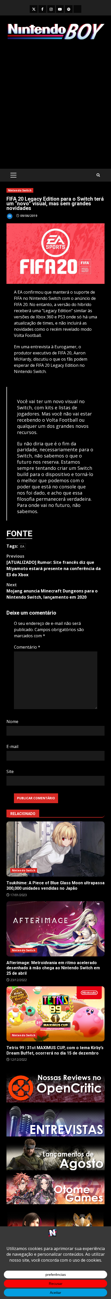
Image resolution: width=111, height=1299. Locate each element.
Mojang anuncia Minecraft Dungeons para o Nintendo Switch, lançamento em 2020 (52, 591)
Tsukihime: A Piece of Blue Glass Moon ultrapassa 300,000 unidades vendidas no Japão (55, 849)
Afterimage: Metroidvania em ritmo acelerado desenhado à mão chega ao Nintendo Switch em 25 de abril (55, 928)
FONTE (19, 533)
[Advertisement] (55, 104)
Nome (12, 721)
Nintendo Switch (20, 190)
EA (22, 546)
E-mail (12, 746)
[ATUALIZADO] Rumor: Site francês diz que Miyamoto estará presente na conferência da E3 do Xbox (53, 565)
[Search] (98, 175)
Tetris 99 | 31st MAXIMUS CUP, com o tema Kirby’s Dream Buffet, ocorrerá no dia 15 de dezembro (55, 1013)
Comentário (27, 647)
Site (10, 771)
